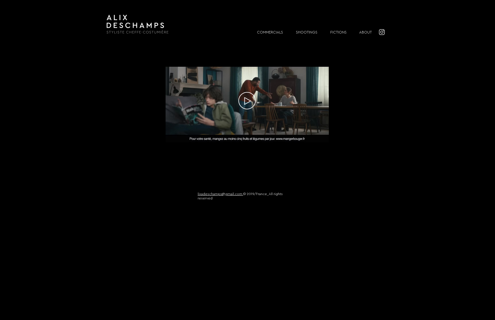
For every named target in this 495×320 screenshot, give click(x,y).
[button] (321, 140)
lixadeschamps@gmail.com (220, 194)
